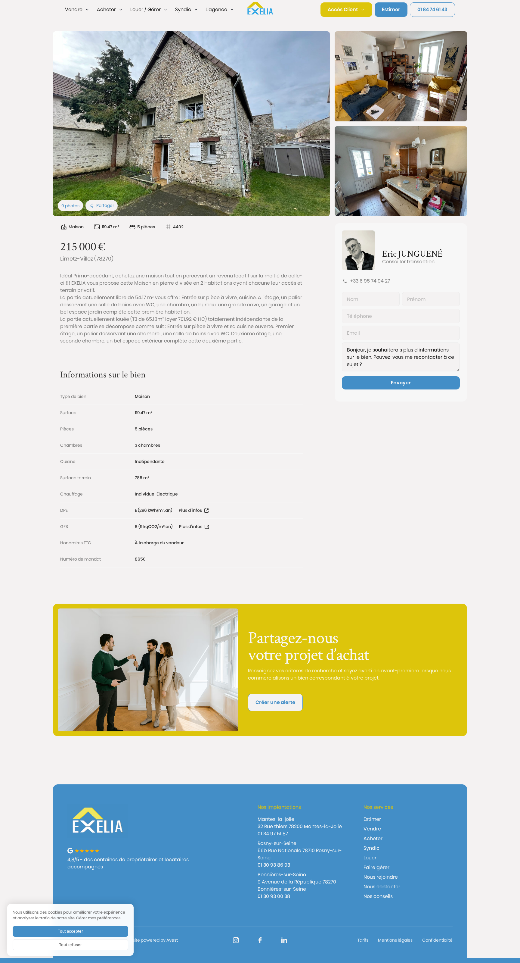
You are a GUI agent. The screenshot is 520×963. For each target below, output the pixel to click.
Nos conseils (378, 896)
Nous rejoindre (381, 877)
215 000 (78, 246)
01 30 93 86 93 (274, 864)
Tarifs (363, 940)
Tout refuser (70, 944)
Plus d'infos (190, 510)
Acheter (373, 838)
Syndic (371, 848)
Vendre (372, 828)
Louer (370, 857)
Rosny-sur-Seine (277, 843)
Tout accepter (70, 931)
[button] (77, 9)
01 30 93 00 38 (274, 896)
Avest (172, 940)
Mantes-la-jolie (276, 819)
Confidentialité (437, 940)
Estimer (372, 819)
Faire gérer (376, 867)
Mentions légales (395, 940)
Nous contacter (382, 886)
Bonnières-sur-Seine (282, 874)
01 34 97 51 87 (273, 833)
